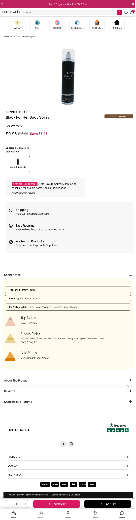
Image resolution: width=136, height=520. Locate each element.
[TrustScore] (118, 429)
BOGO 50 (57, 28)
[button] (132, 12)
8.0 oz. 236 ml (18, 166)
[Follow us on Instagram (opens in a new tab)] (71, 444)
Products (14, 456)
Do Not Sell (75, 495)
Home (6, 36)
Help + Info (14, 474)
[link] (128, 386)
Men (37, 28)
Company (13, 465)
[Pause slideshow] (2, 4)
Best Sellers (97, 28)
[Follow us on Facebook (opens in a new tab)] (63, 444)
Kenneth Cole (17, 112)
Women (17, 28)
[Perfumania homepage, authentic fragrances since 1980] (11, 12)
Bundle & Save (77, 28)
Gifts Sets (117, 28)
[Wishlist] (126, 12)
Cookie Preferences (60, 495)
